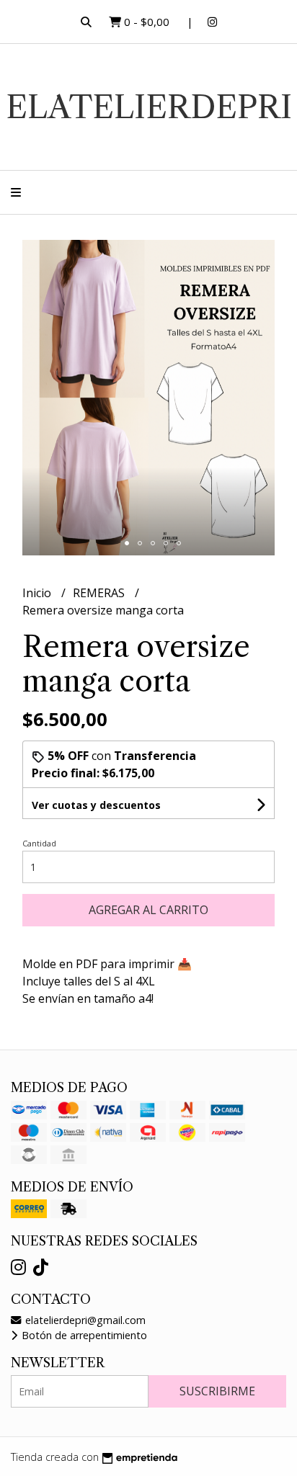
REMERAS (100, 593)
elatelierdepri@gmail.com (84, 1320)
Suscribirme (217, 1391)
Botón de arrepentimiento (83, 1335)
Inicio (38, 593)
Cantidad (39, 843)
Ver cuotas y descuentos (96, 805)
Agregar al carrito (148, 910)
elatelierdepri (149, 107)
